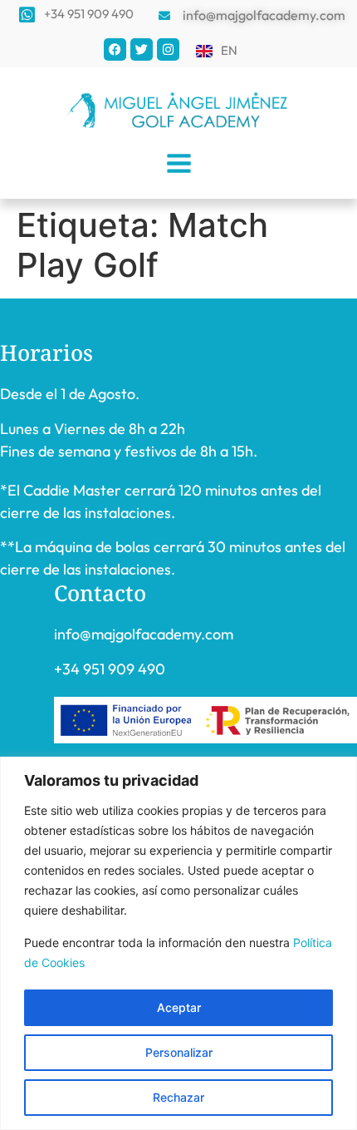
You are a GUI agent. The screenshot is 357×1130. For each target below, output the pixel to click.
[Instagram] (168, 49)
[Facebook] (115, 49)
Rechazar (178, 1097)
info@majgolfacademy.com (143, 634)
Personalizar (179, 1052)
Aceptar (179, 1007)
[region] (178, 943)
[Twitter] (141, 49)
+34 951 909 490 (109, 668)
